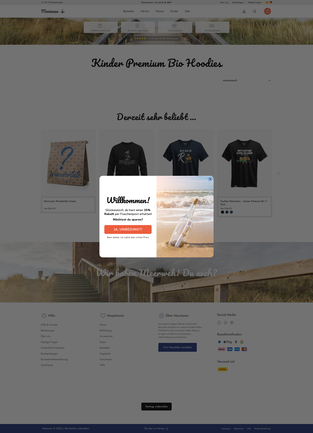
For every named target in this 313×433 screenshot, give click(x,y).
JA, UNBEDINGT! (128, 229)
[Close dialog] (210, 179)
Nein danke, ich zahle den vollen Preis (128, 237)
